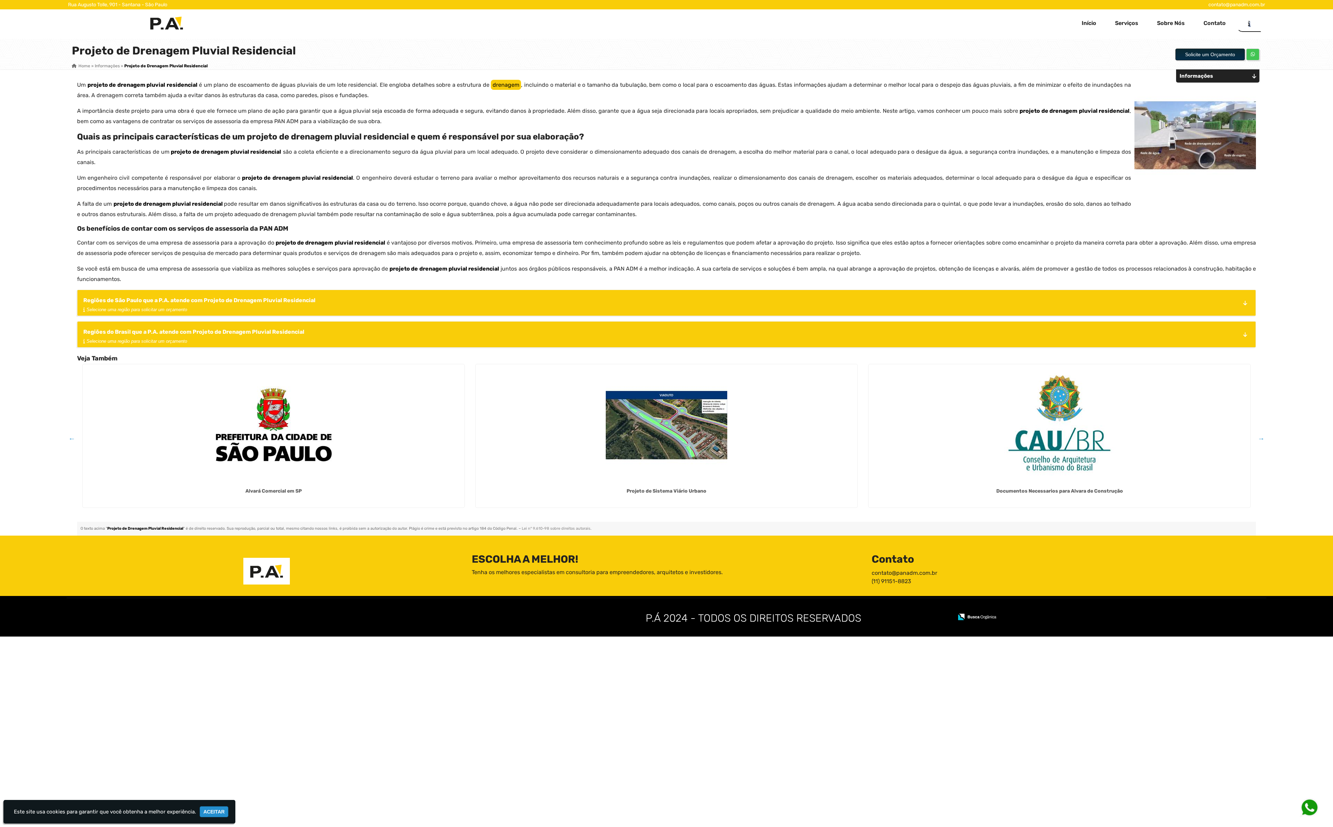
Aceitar (214, 812)
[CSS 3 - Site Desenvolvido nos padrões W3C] (921, 617)
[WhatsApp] (1314, 807)
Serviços (1126, 23)
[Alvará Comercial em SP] (273, 425)
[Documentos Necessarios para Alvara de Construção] (1059, 425)
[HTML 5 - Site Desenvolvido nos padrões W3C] (897, 617)
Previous (71, 437)
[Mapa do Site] (879, 617)
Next (1261, 437)
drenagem (506, 85)
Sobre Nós (1171, 23)
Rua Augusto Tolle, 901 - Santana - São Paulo (117, 5)
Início (1089, 23)
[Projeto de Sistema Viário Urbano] (666, 425)
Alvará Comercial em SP (273, 491)
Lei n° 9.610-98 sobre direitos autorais (556, 528)
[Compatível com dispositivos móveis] (945, 617)
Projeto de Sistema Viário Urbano (666, 491)
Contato (1215, 23)
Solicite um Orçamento (1210, 54)
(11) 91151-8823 (891, 581)
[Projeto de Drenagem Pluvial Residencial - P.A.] (166, 23)
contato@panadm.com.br (1236, 5)
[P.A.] (266, 571)
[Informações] (1249, 23)
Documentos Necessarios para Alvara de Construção (1059, 491)
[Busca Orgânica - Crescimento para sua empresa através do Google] (977, 616)
